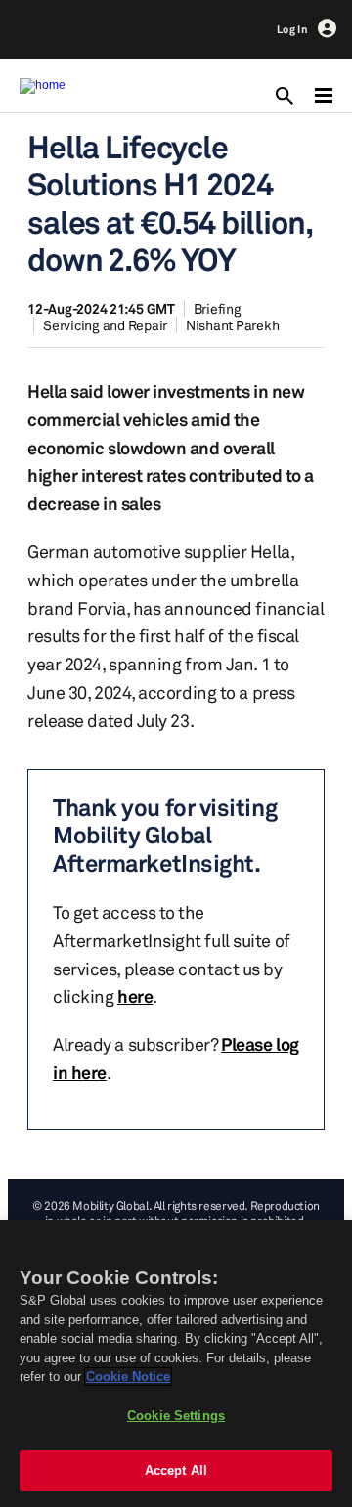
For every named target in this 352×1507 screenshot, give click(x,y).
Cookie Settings (176, 1415)
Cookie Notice (128, 1376)
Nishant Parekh (233, 325)
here (135, 996)
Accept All (176, 1470)
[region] (176, 1363)
